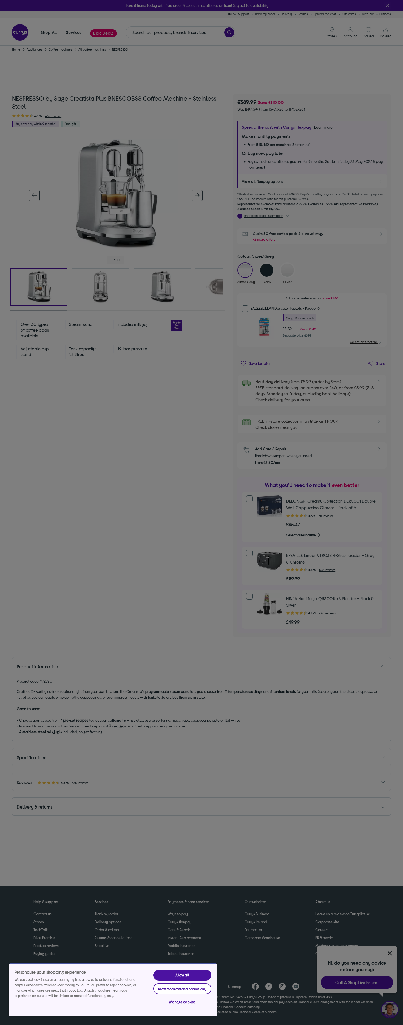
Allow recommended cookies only (182, 989)
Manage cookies (182, 1002)
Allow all (182, 975)
